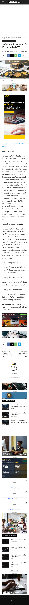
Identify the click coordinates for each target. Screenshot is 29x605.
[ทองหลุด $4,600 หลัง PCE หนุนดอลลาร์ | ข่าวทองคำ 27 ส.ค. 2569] (5, 422)
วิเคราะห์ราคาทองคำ (11, 41)
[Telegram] (19, 55)
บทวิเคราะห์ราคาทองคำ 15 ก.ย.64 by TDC (22, 354)
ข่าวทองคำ (8, 37)
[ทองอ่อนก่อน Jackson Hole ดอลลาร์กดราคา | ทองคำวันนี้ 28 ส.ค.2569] (5, 407)
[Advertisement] (14, 19)
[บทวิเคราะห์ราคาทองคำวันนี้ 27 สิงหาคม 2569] (5, 549)
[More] (23, 55)
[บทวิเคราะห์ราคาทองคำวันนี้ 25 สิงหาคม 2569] (5, 565)
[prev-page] (3, 428)
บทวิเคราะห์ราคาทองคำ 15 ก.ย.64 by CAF (7, 354)
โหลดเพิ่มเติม (14, 570)
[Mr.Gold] (3, 51)
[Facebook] (8, 55)
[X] (12, 55)
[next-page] (5, 428)
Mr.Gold (7, 51)
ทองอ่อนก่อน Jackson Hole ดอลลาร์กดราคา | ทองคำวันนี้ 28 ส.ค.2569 (19, 406)
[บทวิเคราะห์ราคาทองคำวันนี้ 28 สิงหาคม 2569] (5, 415)
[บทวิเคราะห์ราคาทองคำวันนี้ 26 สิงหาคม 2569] (5, 557)
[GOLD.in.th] (14, 2)
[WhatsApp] (15, 55)
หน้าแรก (3, 37)
